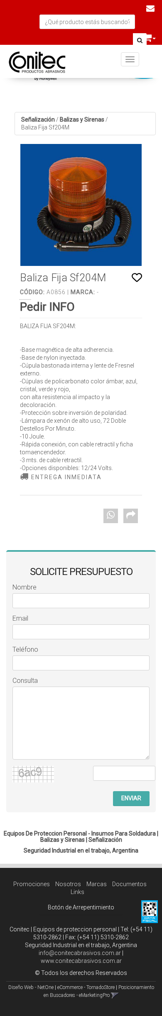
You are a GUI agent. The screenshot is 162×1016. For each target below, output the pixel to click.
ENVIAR (131, 798)
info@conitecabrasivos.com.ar (80, 953)
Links (77, 892)
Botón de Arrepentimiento (81, 907)
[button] (150, 8)
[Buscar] (140, 40)
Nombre (24, 587)
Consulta (25, 681)
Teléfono (25, 649)
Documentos (129, 884)
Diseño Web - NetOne (31, 987)
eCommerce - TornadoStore (86, 987)
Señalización (38, 119)
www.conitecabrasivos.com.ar (81, 961)
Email (20, 618)
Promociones (31, 884)
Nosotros (68, 884)
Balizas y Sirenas (82, 119)
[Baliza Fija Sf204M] (81, 205)
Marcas (96, 884)
